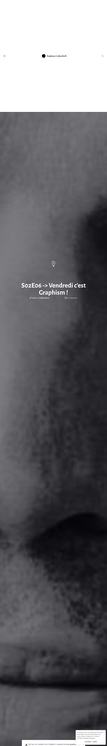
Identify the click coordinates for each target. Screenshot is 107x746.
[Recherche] (102, 56)
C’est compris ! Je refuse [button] (91, 741)
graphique (73, 744)
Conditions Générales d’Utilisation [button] (86, 738)
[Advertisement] (53, 313)
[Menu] (4, 56)
